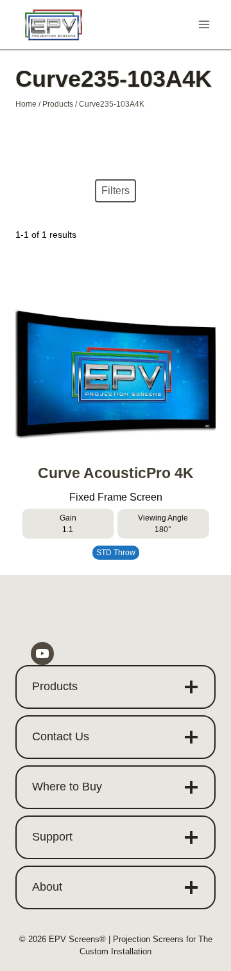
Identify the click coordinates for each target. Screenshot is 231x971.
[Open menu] (204, 25)
